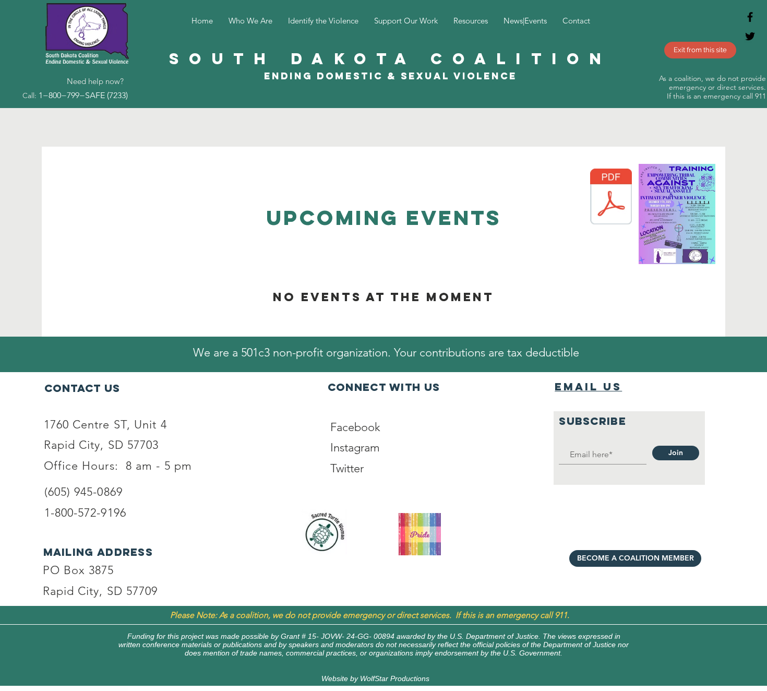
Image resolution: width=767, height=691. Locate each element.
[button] (323, 21)
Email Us (588, 386)
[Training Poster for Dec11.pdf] (611, 197)
